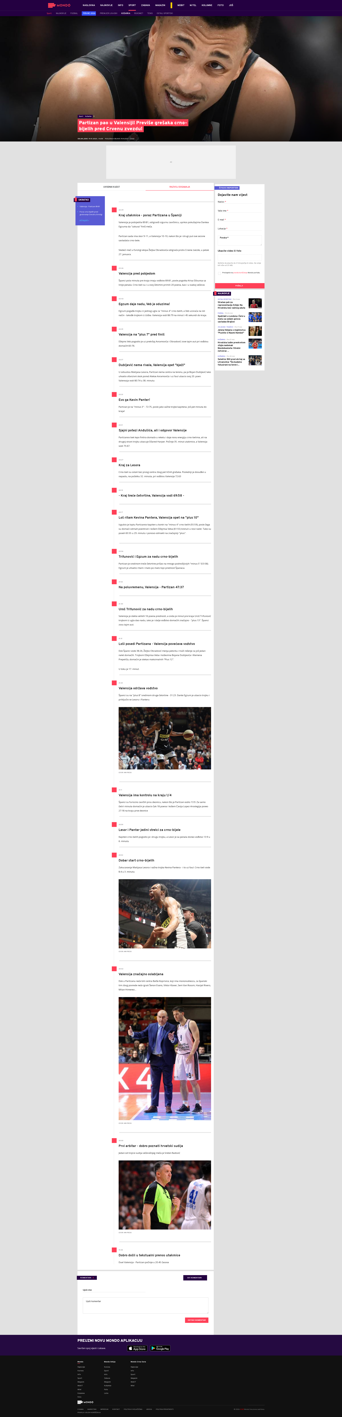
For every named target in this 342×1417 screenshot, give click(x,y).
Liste (106, 1393)
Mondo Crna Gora (138, 1362)
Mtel (79, 1389)
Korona (80, 1371)
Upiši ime (87, 1290)
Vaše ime (223, 211)
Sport (81, 116)
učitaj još (84, 220)
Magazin (80, 1382)
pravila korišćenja (240, 273)
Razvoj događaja (180, 187)
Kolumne (81, 1393)
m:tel (242, 1409)
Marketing (92, 1409)
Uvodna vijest (111, 187)
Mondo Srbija (109, 1362)
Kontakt (116, 1409)
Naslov (222, 202)
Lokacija (222, 229)
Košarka (88, 116)
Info (79, 1374)
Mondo (80, 1362)
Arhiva (149, 1409)
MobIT (80, 1386)
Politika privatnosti (165, 1409)
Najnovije (81, 1367)
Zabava (107, 1378)
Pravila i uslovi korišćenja (89, 1413)
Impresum (104, 1409)
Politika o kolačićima (133, 1409)
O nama (80, 1409)
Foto (79, 1397)
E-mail (222, 220)
